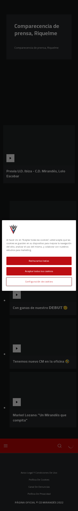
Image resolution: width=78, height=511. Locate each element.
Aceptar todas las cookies (39, 271)
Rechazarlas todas (39, 261)
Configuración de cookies (39, 281)
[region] (39, 255)
